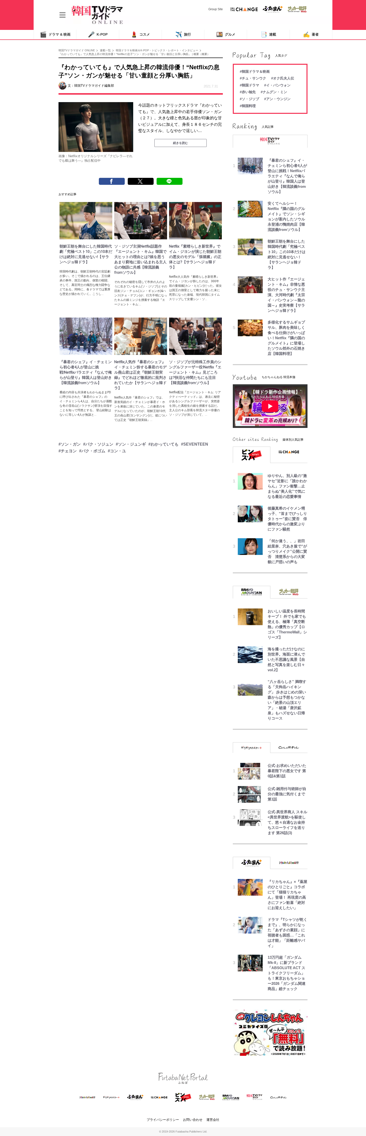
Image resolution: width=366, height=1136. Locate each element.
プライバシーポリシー (163, 1120)
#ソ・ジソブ (249, 99)
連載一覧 (105, 50)
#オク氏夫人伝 (282, 78)
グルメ (225, 34)
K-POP (98, 34)
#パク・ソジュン (98, 444)
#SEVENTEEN (194, 444)
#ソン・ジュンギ (131, 444)
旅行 (183, 34)
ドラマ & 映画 (55, 34)
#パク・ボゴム (92, 451)
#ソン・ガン (70, 444)
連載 (268, 34)
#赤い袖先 (248, 92)
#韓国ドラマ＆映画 (255, 71)
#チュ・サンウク (253, 78)
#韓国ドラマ (249, 85)
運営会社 (212, 1120)
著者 (311, 34)
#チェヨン (68, 451)
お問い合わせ (192, 1120)
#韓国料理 (248, 106)
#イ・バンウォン (277, 85)
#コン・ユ (117, 451)
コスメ (140, 34)
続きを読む (180, 143)
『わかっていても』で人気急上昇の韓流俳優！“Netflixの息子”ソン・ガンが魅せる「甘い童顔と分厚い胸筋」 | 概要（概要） (134, 54)
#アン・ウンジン (277, 99)
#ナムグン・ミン (274, 92)
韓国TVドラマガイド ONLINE (77, 50)
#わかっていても (163, 444)
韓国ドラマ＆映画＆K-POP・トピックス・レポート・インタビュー (157, 50)
